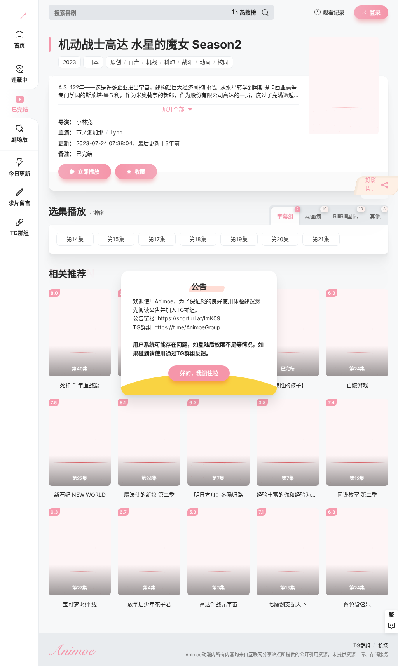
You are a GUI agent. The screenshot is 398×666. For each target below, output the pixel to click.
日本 (93, 62)
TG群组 (361, 645)
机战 (151, 62)
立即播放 (89, 171)
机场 (383, 645)
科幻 (169, 62)
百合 (133, 62)
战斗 (187, 62)
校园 (223, 62)
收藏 (139, 171)
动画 (205, 62)
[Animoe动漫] (19, 12)
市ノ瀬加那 (89, 132)
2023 (69, 62)
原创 (115, 62)
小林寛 (84, 121)
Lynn (116, 132)
